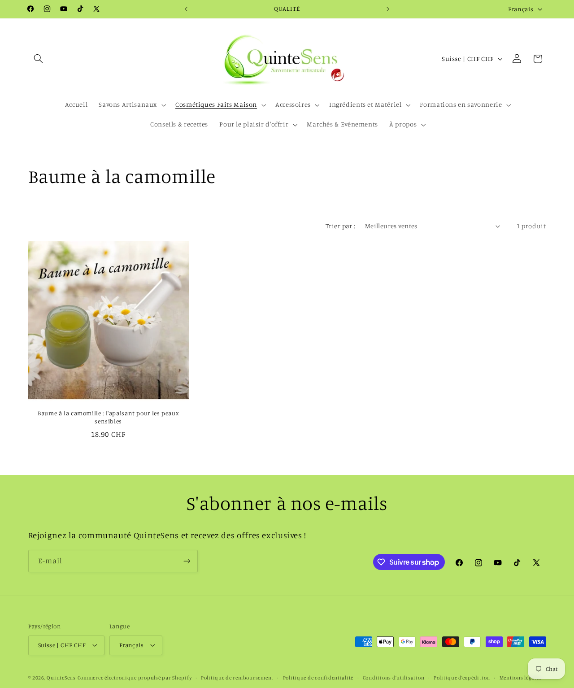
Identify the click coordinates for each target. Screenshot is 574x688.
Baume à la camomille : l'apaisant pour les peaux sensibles (108, 417)
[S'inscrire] (186, 561)
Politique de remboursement (237, 678)
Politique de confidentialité (318, 678)
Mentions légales (521, 678)
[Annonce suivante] (388, 9)
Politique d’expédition (462, 678)
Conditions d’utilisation (394, 678)
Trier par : (341, 226)
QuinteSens (61, 678)
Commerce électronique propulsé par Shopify (135, 678)
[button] (38, 58)
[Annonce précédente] (186, 9)
